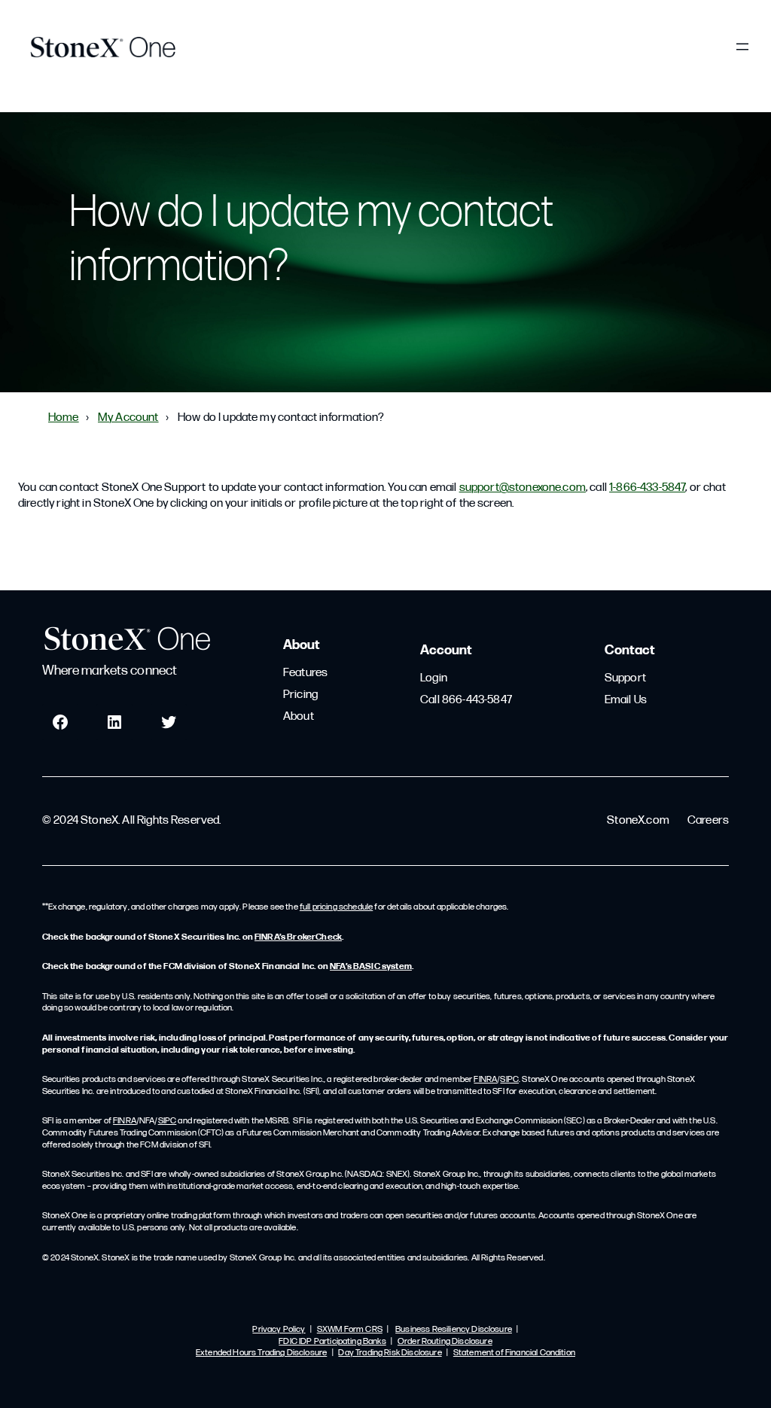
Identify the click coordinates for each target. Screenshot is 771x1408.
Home (63, 418)
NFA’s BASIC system (371, 966)
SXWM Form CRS (349, 1329)
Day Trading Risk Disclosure (389, 1353)
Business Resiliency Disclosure (453, 1329)
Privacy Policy (278, 1329)
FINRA (485, 1079)
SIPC (509, 1079)
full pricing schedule (336, 907)
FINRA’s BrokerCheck (298, 937)
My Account (128, 418)
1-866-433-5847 (647, 488)
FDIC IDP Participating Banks (332, 1341)
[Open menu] (742, 46)
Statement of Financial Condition (514, 1353)
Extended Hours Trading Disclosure (261, 1353)
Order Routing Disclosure (445, 1341)
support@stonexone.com (522, 488)
